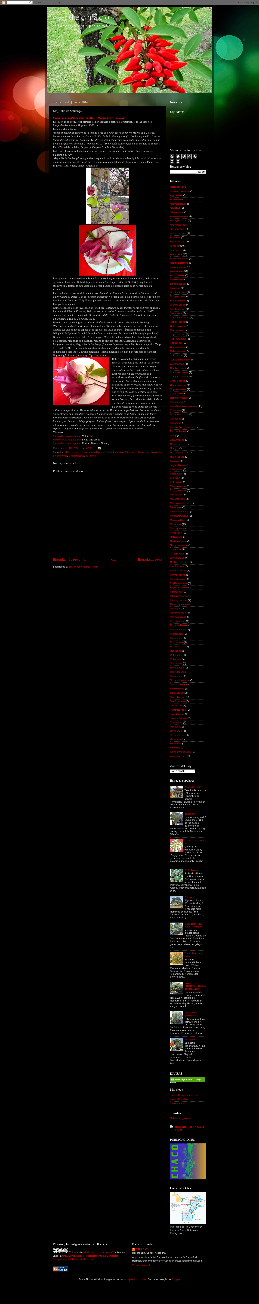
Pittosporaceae (178, 596)
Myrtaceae (176, 532)
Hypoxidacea (177, 456)
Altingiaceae (177, 212)
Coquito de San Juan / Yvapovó (193, 925)
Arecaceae (176, 254)
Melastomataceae (180, 503)
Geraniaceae (177, 440)
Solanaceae (176, 693)
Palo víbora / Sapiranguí (191, 1014)
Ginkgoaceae (177, 444)
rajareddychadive (136, 1279)
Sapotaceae (176, 676)
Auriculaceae (177, 275)
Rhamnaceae (177, 646)
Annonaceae (177, 229)
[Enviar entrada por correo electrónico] (98, 448)
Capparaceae (177, 334)
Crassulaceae (177, 381)
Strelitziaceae (177, 701)
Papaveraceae (178, 570)
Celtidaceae (176, 355)
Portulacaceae (178, 629)
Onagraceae (177, 553)
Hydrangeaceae (179, 452)
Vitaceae (175, 747)
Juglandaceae (178, 465)
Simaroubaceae (179, 684)
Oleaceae (175, 549)
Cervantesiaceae (179, 359)
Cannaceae (176, 330)
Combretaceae (178, 368)
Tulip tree (91, 455)
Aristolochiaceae (179, 258)
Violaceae (175, 739)
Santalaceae (177, 667)
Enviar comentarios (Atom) (83, 566)
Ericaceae (175, 410)
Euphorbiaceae (178, 414)
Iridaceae (175, 461)
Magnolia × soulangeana (110, 452)
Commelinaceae (179, 372)
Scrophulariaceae (180, 680)
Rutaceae (175, 659)
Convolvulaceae (179, 376)
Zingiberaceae (178, 756)
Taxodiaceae (177, 714)
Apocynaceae (177, 241)
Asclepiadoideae (179, 262)
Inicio (112, 559)
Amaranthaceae (179, 216)
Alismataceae (177, 203)
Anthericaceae (178, 233)
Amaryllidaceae (178, 220)
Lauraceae (176, 473)
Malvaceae (176, 494)
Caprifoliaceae (178, 338)
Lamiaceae (176, 469)
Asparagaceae (178, 267)
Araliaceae (176, 250)
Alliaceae (175, 207)
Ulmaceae (175, 726)
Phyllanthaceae (178, 583)
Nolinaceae (176, 537)
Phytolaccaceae (179, 587)
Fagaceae (175, 423)
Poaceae (175, 608)
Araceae (174, 246)
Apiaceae (175, 237)
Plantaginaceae (178, 600)
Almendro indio (192, 787)
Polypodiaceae (178, 617)
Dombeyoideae (178, 397)
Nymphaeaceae (179, 545)
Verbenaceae (177, 735)
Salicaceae (176, 663)
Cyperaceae (177, 393)
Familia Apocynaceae (182, 427)
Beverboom (88, 452)
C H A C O (141, 1249)
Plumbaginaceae (179, 604)
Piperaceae (176, 591)
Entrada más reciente (69, 559)
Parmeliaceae (177, 575)
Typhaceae (176, 722)
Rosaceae (175, 650)
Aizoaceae (176, 199)
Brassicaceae (177, 300)
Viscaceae (175, 743)
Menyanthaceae (179, 515)
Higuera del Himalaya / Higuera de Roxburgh (195, 986)
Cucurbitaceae (178, 385)
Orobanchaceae (179, 562)
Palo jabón (190, 1039)
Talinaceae (176, 705)
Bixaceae (175, 288)
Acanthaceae (177, 187)
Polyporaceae (177, 621)
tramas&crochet (179, 1099)
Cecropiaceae (178, 347)
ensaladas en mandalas (183, 1095)
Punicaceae (176, 642)
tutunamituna (177, 1103)
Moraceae (175, 524)
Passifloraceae (178, 579)
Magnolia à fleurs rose (137, 452)
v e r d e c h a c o (80, 16)
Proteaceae (176, 634)
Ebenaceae (176, 402)
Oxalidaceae (177, 566)
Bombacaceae (178, 292)
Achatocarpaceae (180, 191)
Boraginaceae (178, 296)
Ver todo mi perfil (141, 1265)
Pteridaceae (176, 638)
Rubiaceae (176, 655)
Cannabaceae (178, 326)
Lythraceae (176, 482)
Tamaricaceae (178, 709)
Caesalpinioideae (179, 317)
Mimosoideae (177, 520)
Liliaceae (175, 477)
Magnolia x (67, 443)
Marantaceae (177, 499)
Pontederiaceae (179, 625)
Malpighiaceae (178, 490)
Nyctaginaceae (178, 541)
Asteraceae (176, 271)
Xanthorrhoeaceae (180, 752)
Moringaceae (177, 528)
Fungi (173, 435)
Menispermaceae (179, 511)
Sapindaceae (177, 672)
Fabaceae (175, 418)
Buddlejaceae (177, 309)
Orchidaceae (177, 558)
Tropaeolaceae (178, 718)
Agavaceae (176, 195)
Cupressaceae (178, 389)
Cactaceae (176, 313)
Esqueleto (190, 813)
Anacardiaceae (178, 224)
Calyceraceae (177, 321)
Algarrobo (189, 897)
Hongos (174, 448)
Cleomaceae (177, 364)
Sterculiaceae (177, 697)
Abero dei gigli (73, 452)
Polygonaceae (178, 612)
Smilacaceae (177, 688)
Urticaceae (176, 731)
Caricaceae (176, 342)
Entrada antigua (150, 559)
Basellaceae (177, 279)
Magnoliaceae (76, 455)
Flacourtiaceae (178, 431)
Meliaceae (175, 507)
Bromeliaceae (177, 305)
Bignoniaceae (177, 283)
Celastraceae (177, 351)
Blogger (175, 1279)
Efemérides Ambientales (183, 406)
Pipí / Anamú (191, 870)
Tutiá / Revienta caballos (193, 955)
